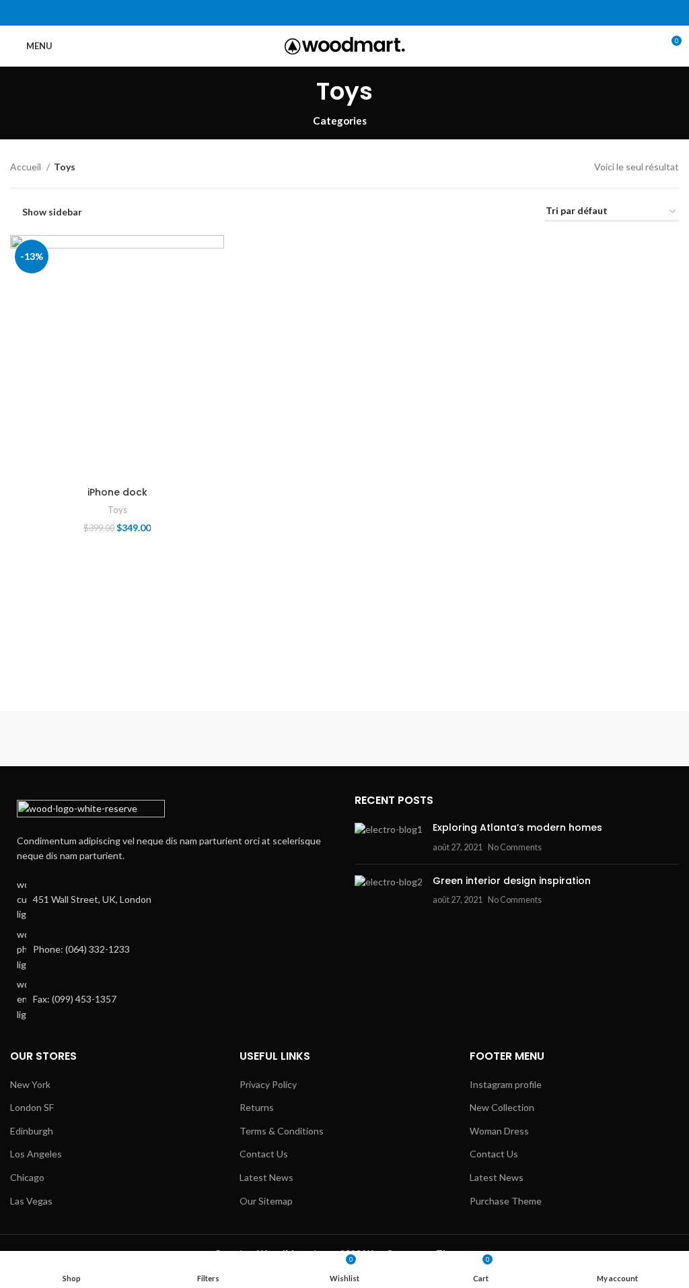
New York (30, 1084)
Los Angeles (36, 1153)
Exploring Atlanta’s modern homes (517, 827)
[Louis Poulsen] (428, 738)
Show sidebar (52, 211)
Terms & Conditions (282, 1131)
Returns (257, 1107)
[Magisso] (260, 738)
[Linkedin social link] (360, 13)
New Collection (502, 1107)
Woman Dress (499, 1131)
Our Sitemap (266, 1201)
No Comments (515, 847)
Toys (117, 509)
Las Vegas (31, 1201)
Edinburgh (31, 1131)
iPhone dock (117, 492)
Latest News (266, 1177)
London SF (32, 1107)
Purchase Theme (506, 1201)
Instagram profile (506, 1084)
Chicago (27, 1177)
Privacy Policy (268, 1084)
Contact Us (264, 1153)
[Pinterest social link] (345, 13)
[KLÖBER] (597, 738)
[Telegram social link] (376, 13)
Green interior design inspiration (512, 880)
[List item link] (172, 949)
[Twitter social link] (329, 13)
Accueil (26, 166)
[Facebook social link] (314, 13)
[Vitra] (91, 738)
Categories (340, 121)
